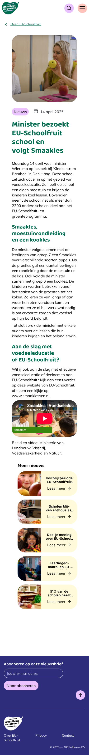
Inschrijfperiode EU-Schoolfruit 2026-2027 (59, 482)
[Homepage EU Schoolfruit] (10, 8)
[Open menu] (82, 8)
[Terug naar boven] (80, 695)
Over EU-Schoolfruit (25, 24)
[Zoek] (69, 8)
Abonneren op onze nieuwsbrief (33, 665)
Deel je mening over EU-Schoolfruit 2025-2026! (59, 539)
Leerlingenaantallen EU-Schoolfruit (59, 567)
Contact (68, 735)
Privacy (41, 735)
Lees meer (56, 488)
